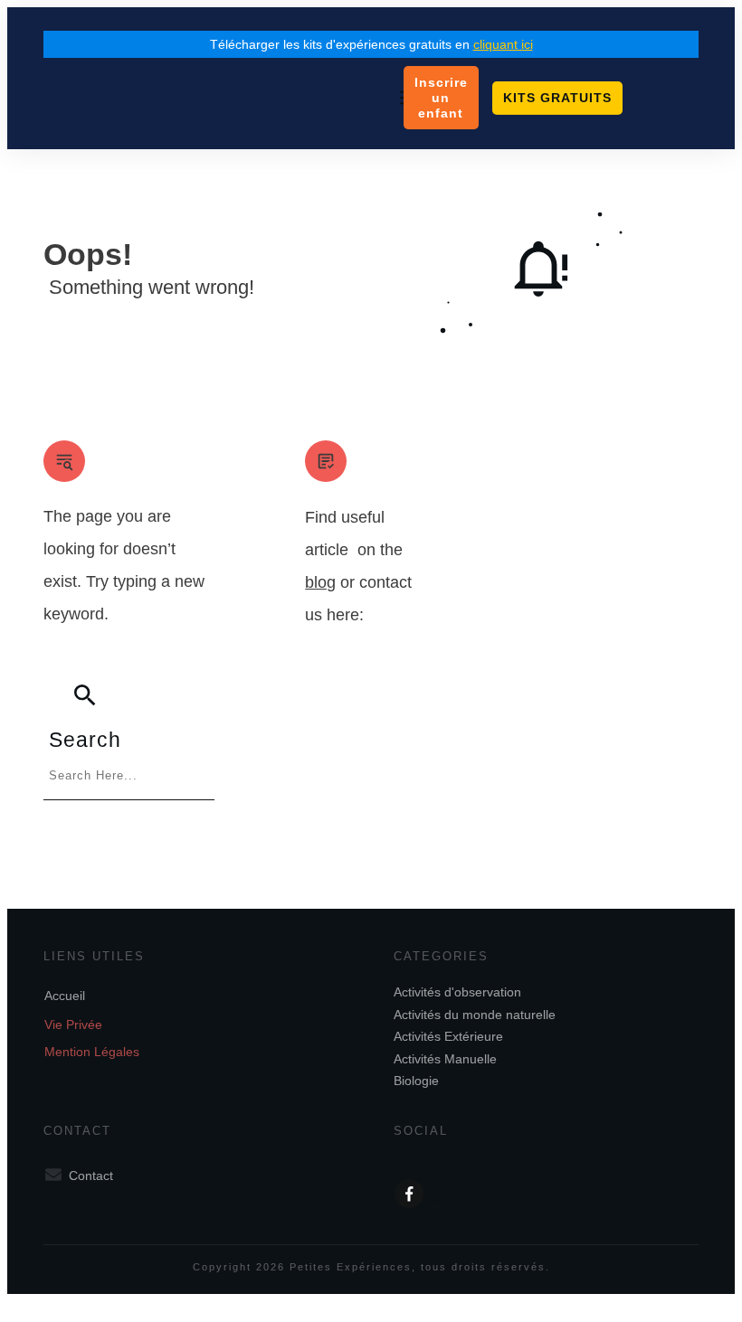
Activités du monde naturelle (475, 1014)
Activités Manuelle (445, 1059)
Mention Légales (91, 1051)
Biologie (416, 1080)
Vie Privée (73, 1024)
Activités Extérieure (448, 1036)
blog (320, 582)
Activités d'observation (457, 992)
